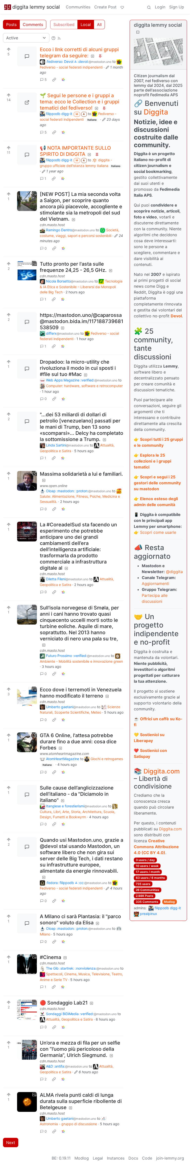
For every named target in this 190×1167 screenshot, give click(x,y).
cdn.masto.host (52, 225)
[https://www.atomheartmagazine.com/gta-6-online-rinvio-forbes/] (27, 742)
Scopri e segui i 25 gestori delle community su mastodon (157, 482)
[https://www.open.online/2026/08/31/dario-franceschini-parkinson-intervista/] (27, 481)
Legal (98, 1158)
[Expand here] (27, 201)
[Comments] (27, 56)
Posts (11, 24)
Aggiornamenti (155, 583)
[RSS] (59, 37)
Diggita (156, 112)
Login (160, 6)
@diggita (174, 571)
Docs (133, 1158)
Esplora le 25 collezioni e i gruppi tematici (152, 461)
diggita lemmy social (36, 7)
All (99, 24)
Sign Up (176, 6)
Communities (78, 6)
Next (10, 1142)
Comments (33, 24)
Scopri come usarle (158, 532)
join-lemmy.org (170, 1158)
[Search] (149, 7)
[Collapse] (138, 32)
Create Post (105, 6)
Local (86, 24)
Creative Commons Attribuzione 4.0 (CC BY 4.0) (156, 846)
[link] (54, 79)
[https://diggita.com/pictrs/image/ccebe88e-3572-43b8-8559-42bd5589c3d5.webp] (27, 102)
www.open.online (53, 486)
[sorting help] (53, 37)
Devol (176, 315)
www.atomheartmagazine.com (64, 753)
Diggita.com (161, 771)
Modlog (169, 902)
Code (147, 1158)
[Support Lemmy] (122, 7)
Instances (115, 1158)
